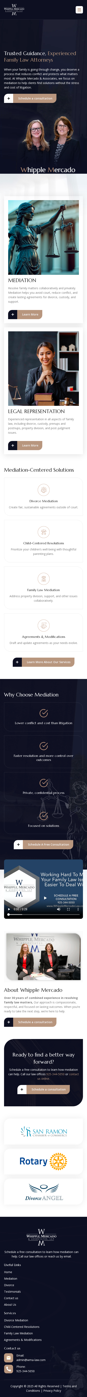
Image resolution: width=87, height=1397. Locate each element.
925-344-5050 (55, 1074)
